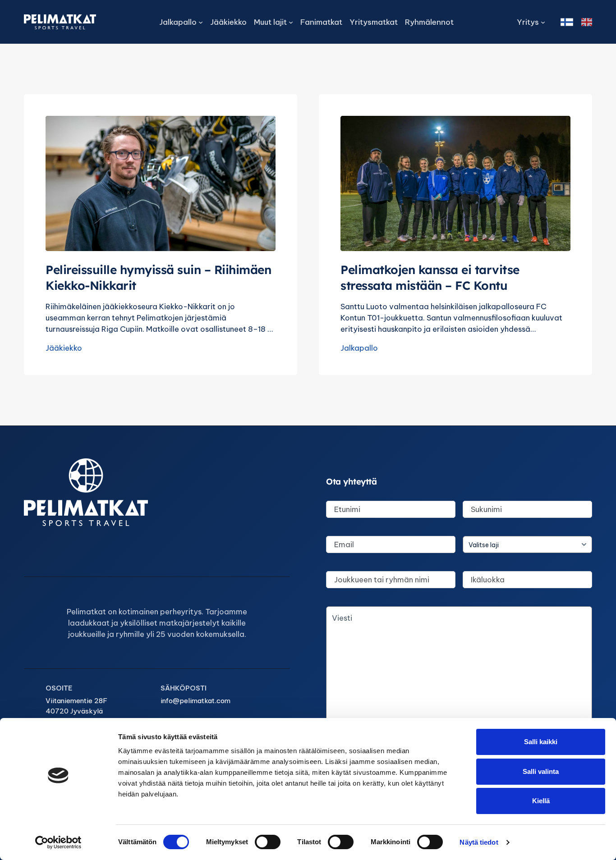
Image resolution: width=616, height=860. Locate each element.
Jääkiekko (64, 347)
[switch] (267, 842)
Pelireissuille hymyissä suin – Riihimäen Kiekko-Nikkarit (158, 277)
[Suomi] (567, 22)
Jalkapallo (359, 347)
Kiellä (541, 801)
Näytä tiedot (479, 842)
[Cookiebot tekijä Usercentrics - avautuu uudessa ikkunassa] (58, 842)
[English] (586, 22)
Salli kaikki (540, 742)
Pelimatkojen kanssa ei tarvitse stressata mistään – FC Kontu (429, 277)
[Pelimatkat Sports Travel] (60, 21)
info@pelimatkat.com (195, 700)
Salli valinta (541, 771)
